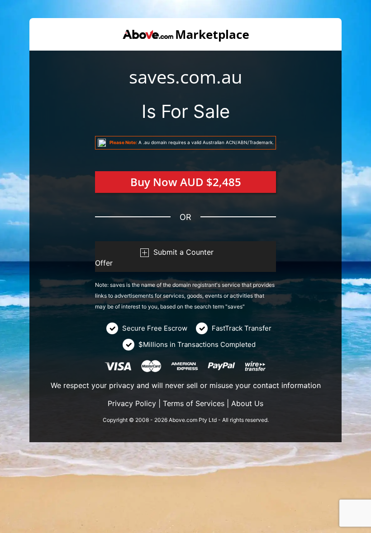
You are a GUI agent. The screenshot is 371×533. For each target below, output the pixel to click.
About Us (247, 403)
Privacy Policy (132, 403)
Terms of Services (193, 403)
